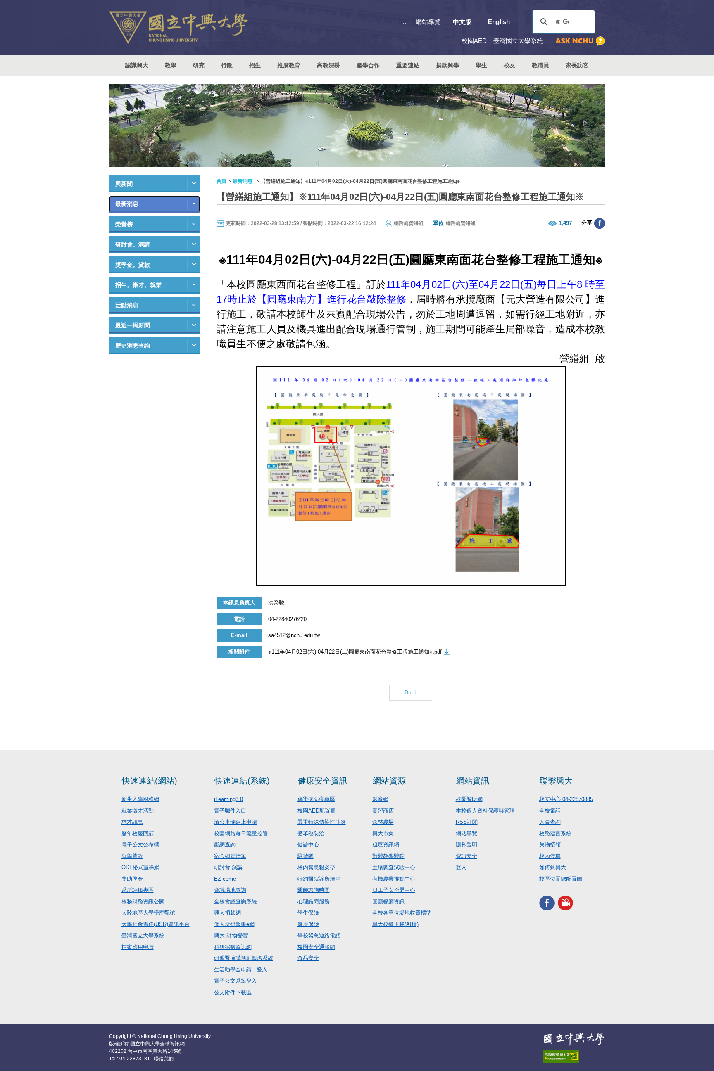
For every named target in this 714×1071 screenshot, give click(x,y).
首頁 (221, 181)
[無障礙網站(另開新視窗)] (574, 1056)
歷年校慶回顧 (137, 833)
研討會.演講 (228, 867)
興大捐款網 (227, 913)
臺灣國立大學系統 (142, 935)
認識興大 (136, 65)
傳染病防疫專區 (316, 799)
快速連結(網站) (149, 780)
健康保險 (308, 924)
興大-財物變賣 (231, 935)
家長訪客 (577, 65)
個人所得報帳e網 (234, 924)
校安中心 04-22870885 (566, 799)
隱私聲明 (466, 844)
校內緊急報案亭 (316, 867)
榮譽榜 (124, 224)
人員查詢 (550, 822)
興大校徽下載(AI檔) (395, 924)
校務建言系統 (555, 833)
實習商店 (383, 811)
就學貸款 (132, 856)
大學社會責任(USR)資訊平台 (155, 924)
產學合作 (368, 65)
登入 (461, 867)
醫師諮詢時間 (314, 890)
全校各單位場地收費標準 (401, 913)
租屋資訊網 (385, 844)
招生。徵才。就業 (138, 285)
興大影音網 (565, 902)
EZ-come (225, 879)
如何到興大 (552, 867)
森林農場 (383, 822)
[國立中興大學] (178, 27)
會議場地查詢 (230, 890)
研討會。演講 (132, 244)
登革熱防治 (311, 833)
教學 (170, 65)
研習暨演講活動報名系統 (243, 958)
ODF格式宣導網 (140, 867)
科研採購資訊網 (233, 947)
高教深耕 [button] (328, 65)
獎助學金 (132, 879)
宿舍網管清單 (230, 856)
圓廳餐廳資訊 (388, 901)
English (499, 21)
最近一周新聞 (132, 325)
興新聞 (124, 183)
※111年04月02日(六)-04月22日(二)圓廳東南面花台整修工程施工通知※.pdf (355, 652)
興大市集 (383, 833)
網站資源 (389, 780)
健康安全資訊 (322, 780)
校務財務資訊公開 (142, 901)
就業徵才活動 (137, 811)
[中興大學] (574, 1039)
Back (411, 692)
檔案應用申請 (137, 947)
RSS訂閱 (467, 822)
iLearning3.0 (228, 799)
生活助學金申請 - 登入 (240, 970)
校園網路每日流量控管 (241, 833)
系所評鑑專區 (137, 890)
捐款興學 (447, 65)
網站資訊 (472, 780)
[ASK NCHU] (580, 41)
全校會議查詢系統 (235, 901)
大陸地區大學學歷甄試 (148, 913)
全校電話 (550, 811)
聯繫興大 (556, 780)
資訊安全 (466, 856)
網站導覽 (428, 21)
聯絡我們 (164, 1059)
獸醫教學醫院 (388, 856)
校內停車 (550, 856)
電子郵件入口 (230, 811)
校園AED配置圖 (317, 811)
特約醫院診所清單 (319, 879)
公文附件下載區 (233, 992)
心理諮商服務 (314, 901)
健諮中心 (308, 844)
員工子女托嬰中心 (393, 890)
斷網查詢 (225, 844)
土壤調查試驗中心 (393, 867)
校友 (509, 65)
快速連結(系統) (242, 780)
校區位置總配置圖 (560, 879)
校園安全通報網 (316, 947)
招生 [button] (255, 65)
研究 (199, 65)
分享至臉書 (599, 223)
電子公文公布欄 (140, 844)
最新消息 (126, 204)
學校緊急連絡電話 (319, 935)
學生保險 (308, 913)
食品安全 (308, 958)
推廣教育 (288, 65)
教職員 (540, 65)
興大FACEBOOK (547, 902)
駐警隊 (306, 856)
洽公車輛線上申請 (235, 822)
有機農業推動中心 (393, 879)
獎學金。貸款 (132, 264)
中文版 (462, 21)
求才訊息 (132, 822)
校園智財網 (469, 799)
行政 (227, 65)
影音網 (380, 799)
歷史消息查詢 (132, 345)
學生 (481, 65)
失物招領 (550, 844)
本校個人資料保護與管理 (485, 811)
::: (405, 21)
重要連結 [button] (407, 65)
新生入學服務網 (140, 799)
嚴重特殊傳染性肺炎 (322, 822)
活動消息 (126, 305)
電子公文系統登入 (235, 981)
